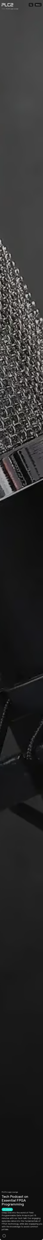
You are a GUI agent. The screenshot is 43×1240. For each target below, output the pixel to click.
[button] (4, 1236)
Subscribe (8, 1209)
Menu (38, 5)
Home (3, 8)
